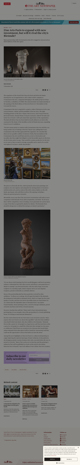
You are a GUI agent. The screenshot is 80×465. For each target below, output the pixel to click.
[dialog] (61, 455)
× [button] (78, 447)
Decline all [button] (69, 459)
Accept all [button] (52, 459)
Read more (53, 455)
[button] (61, 463)
